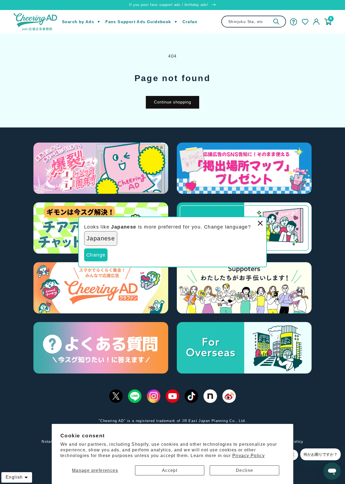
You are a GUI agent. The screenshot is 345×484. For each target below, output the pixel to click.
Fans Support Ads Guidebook (138, 21)
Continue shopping (172, 102)
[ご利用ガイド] (293, 21)
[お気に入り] (305, 22)
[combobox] (253, 21)
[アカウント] (316, 22)
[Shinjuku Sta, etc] (276, 22)
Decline (244, 470)
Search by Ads (78, 21)
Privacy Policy (248, 455)
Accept (169, 470)
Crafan (189, 21)
